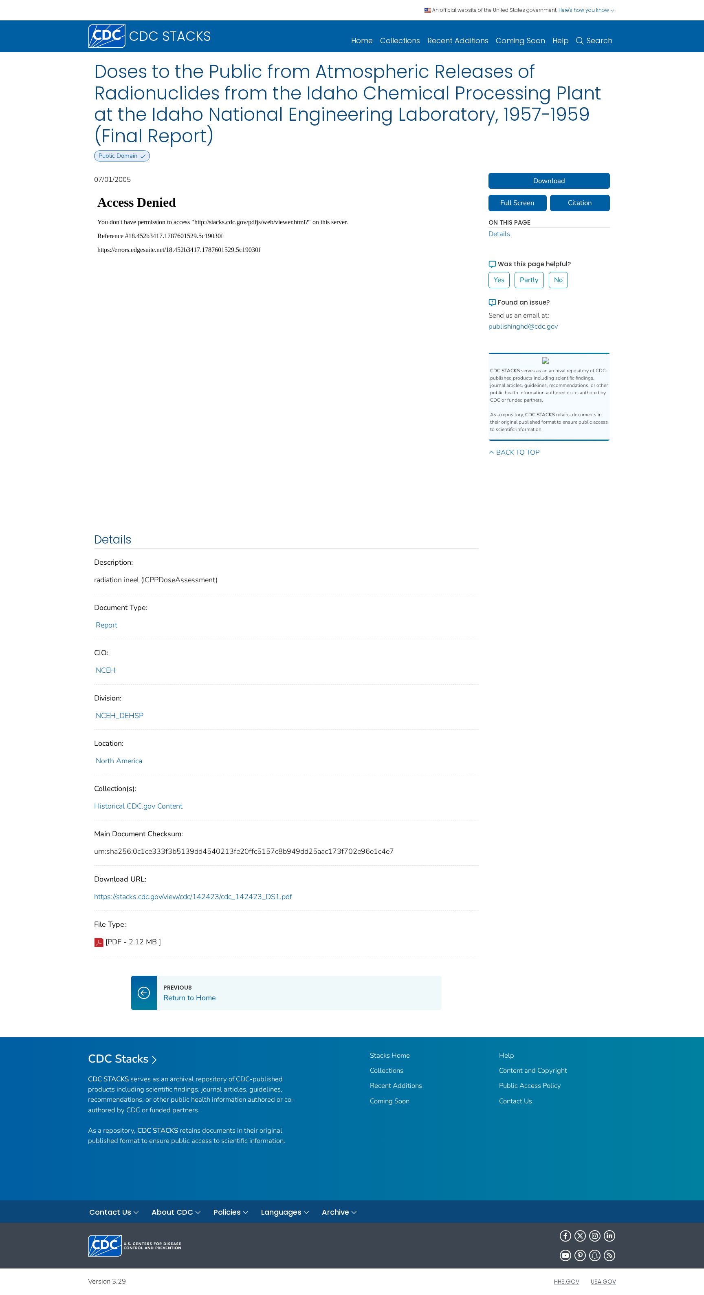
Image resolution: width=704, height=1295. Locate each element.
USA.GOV (603, 1281)
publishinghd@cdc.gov (523, 326)
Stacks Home (390, 1055)
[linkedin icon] (609, 1235)
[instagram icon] (594, 1235)
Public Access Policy (530, 1085)
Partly (529, 280)
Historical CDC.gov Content (138, 806)
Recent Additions (457, 40)
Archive (335, 1212)
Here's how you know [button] (584, 10)
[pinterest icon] (580, 1255)
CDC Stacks (118, 1059)
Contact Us (515, 1101)
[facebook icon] (565, 1235)
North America (119, 761)
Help (560, 40)
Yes (499, 280)
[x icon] (580, 1235)
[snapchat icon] (594, 1255)
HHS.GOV (566, 1281)
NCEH (106, 670)
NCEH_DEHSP (119, 715)
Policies (227, 1212)
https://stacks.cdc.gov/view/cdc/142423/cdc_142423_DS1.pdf (193, 897)
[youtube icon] (565, 1255)
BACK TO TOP (517, 452)
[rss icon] (609, 1255)
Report (106, 625)
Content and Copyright (533, 1070)
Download (549, 181)
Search (599, 40)
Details (499, 234)
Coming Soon (520, 40)
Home (362, 40)
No (558, 280)
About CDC (172, 1212)
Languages (281, 1212)
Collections (400, 40)
